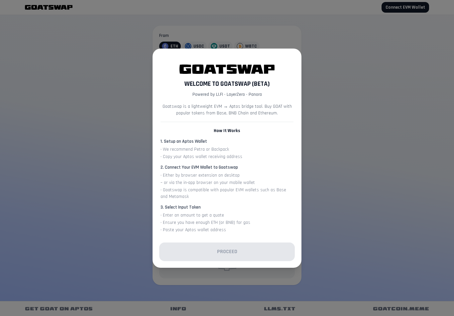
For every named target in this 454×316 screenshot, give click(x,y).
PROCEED (227, 251)
